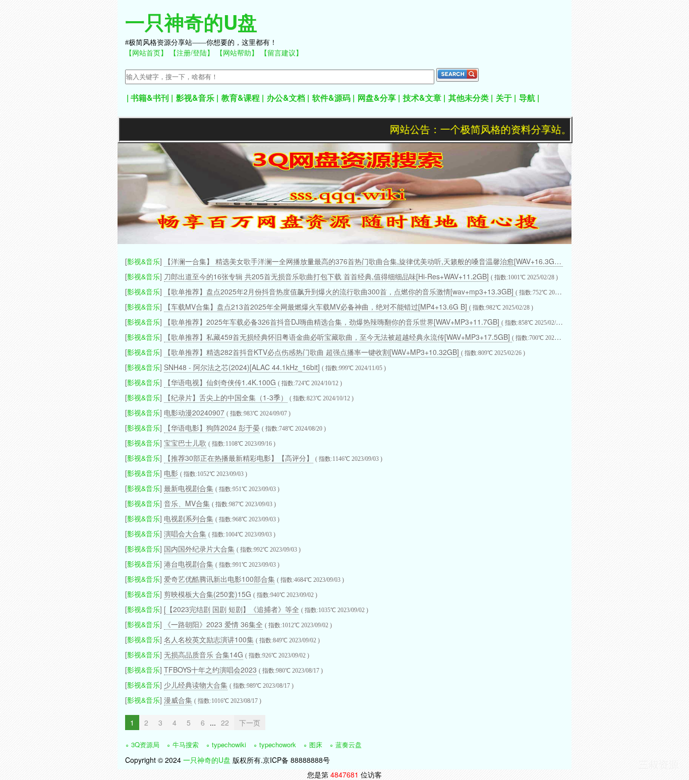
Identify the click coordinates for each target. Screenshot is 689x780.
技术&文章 (422, 97)
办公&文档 (286, 97)
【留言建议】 (281, 52)
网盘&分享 (377, 97)
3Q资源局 (145, 744)
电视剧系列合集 (188, 518)
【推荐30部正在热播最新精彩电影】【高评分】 (238, 458)
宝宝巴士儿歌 (185, 443)
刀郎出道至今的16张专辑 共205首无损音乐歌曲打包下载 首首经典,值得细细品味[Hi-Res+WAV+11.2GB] (326, 276)
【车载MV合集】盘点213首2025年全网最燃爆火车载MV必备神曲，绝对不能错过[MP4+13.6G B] (316, 307)
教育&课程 (240, 97)
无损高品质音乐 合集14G (203, 654)
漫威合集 (178, 700)
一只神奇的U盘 (191, 22)
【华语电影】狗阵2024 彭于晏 (212, 428)
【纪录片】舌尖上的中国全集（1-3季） (226, 397)
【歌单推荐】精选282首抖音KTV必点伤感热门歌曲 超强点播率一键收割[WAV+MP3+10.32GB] (312, 352)
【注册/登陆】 (191, 52)
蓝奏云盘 (348, 744)
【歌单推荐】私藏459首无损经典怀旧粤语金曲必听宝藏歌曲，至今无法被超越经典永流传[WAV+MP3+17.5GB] (338, 337)
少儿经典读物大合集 (195, 685)
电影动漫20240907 (194, 412)
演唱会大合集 (185, 533)
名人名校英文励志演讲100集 (209, 639)
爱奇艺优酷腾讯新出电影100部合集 (219, 579)
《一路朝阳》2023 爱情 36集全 (213, 624)
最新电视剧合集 (188, 488)
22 (225, 722)
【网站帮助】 (237, 52)
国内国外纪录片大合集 (199, 549)
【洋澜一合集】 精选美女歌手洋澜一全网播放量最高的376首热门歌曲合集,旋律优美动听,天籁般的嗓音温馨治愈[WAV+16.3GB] (363, 261)
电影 (171, 473)
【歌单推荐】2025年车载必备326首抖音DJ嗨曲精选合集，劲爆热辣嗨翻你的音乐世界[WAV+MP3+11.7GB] (332, 322)
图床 (315, 744)
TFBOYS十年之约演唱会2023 (210, 670)
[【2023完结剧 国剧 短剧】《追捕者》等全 (231, 609)
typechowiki (229, 744)
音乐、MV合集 (187, 503)
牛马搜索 (186, 744)
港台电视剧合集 (188, 564)
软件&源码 (331, 97)
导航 (527, 97)
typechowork (277, 744)
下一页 (249, 722)
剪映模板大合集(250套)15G (207, 594)
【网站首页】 (146, 52)
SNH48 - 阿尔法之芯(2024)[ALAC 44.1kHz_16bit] (242, 367)
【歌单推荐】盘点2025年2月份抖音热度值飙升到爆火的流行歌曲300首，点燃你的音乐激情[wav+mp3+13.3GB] (339, 291)
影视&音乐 (195, 97)
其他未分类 (468, 97)
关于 (504, 97)
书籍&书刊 (150, 97)
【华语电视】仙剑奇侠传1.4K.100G (220, 382)
